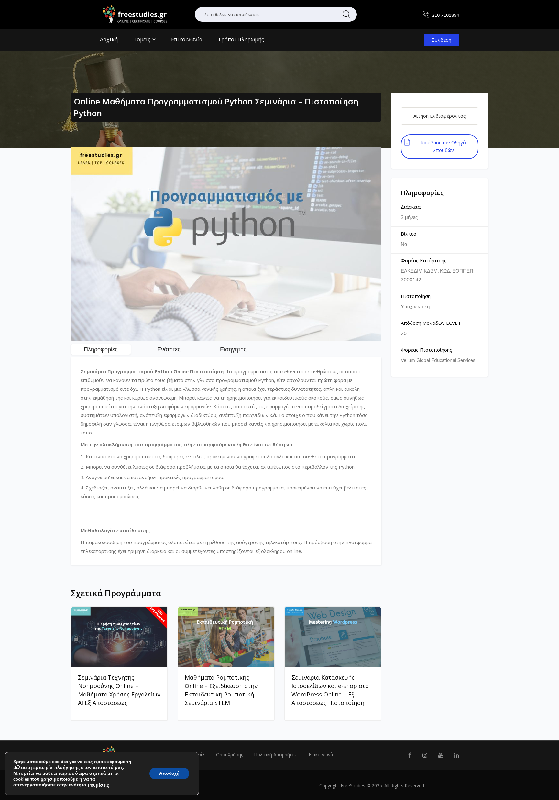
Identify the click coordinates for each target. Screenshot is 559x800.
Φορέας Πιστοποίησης (426, 349)
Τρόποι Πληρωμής (241, 39)
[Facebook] (409, 756)
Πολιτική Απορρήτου (276, 754)
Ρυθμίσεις (98, 785)
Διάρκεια (411, 206)
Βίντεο (408, 233)
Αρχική (109, 39)
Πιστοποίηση (416, 296)
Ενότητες (169, 349)
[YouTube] (440, 756)
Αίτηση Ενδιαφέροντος (439, 116)
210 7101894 (445, 15)
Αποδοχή (169, 774)
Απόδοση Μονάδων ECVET (431, 323)
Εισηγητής (233, 349)
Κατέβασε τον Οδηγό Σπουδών (443, 146)
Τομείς (142, 39)
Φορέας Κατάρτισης (424, 260)
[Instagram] (424, 756)
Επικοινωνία (186, 39)
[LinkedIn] (456, 756)
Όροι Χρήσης (229, 754)
